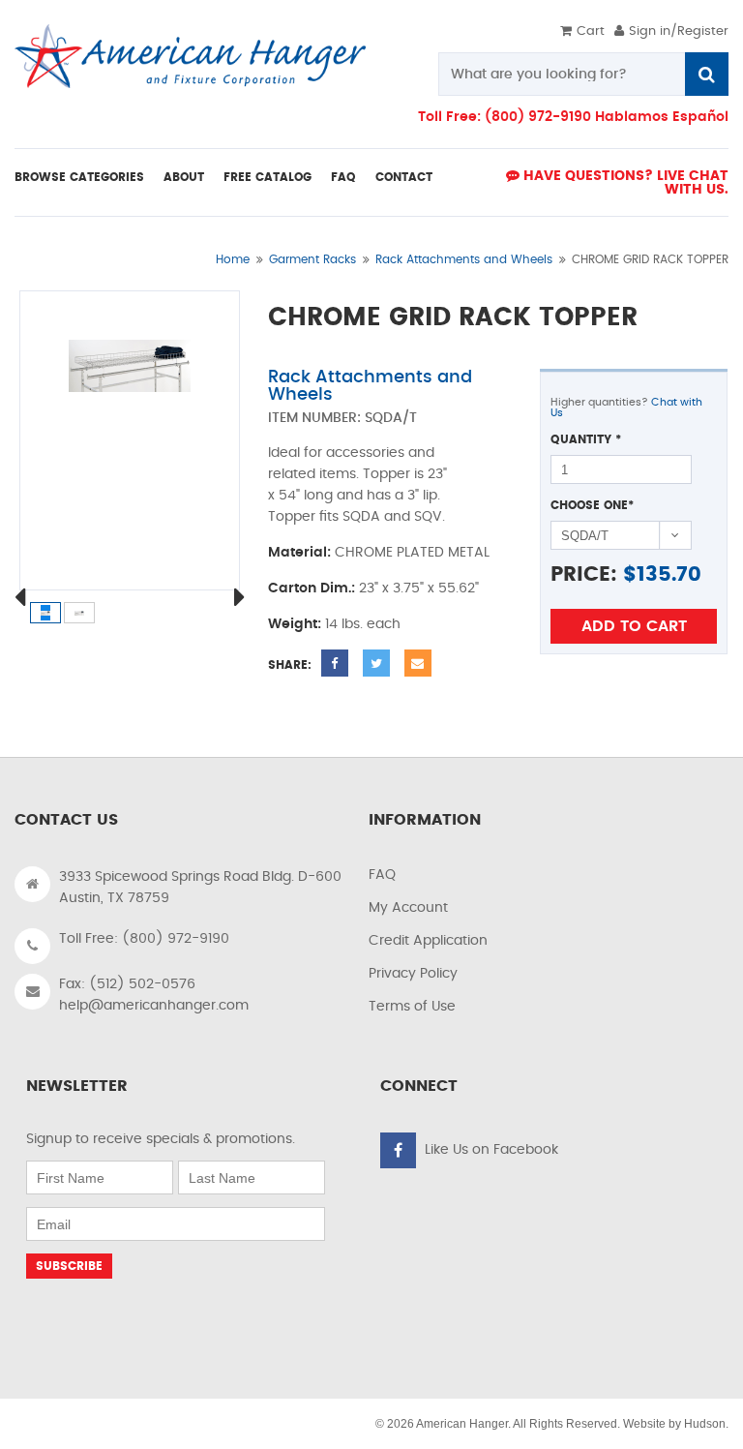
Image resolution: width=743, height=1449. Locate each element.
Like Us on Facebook (491, 1150)
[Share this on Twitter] (376, 663)
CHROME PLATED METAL (412, 552)
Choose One (592, 505)
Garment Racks (312, 259)
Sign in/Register (678, 31)
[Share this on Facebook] (334, 663)
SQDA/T (391, 418)
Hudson (705, 1424)
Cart (591, 31)
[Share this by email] (417, 663)
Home (233, 259)
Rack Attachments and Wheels (463, 259)
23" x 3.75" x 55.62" (419, 588)
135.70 (669, 574)
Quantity (585, 439)
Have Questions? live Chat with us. (624, 182)
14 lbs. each (363, 624)
